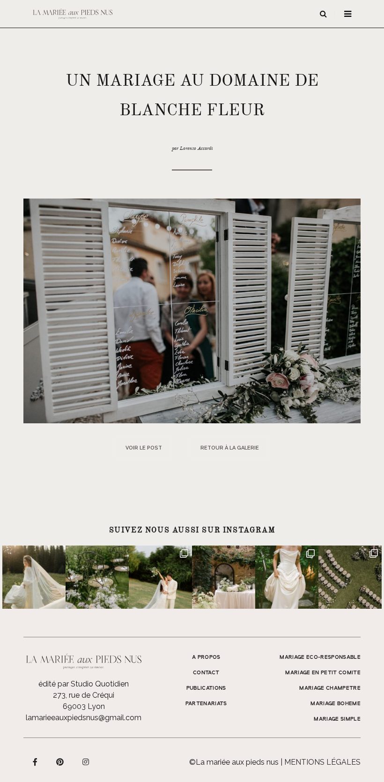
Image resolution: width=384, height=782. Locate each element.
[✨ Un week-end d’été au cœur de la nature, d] (160, 577)
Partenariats (206, 704)
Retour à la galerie (229, 448)
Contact (206, 673)
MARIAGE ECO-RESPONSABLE (320, 657)
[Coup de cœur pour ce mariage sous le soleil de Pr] (286, 577)
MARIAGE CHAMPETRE (330, 688)
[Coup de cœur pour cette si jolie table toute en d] (223, 577)
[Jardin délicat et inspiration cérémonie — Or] (350, 577)
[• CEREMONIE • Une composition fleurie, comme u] (97, 577)
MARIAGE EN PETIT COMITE (323, 673)
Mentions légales (322, 762)
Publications (206, 688)
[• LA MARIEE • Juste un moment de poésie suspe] (34, 577)
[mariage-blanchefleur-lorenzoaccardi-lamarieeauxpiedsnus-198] (192, 310)
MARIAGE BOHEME (335, 704)
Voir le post (144, 448)
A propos (206, 657)
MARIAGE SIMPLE (337, 719)
